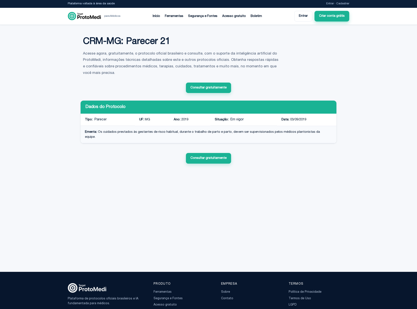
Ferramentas (174, 16)
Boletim (256, 16)
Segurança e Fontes (202, 16)
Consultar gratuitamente (208, 87)
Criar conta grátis (332, 16)
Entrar (330, 3)
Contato (227, 298)
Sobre (225, 292)
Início (156, 16)
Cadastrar (342, 3)
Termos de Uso (300, 298)
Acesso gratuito (234, 16)
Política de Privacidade (305, 292)
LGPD (293, 304)
